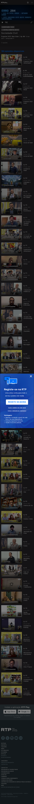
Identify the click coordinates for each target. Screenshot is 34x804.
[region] (17, 402)
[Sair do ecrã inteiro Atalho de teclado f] (31, 802)
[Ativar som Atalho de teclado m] (6, 802)
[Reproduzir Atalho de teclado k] (2, 802)
